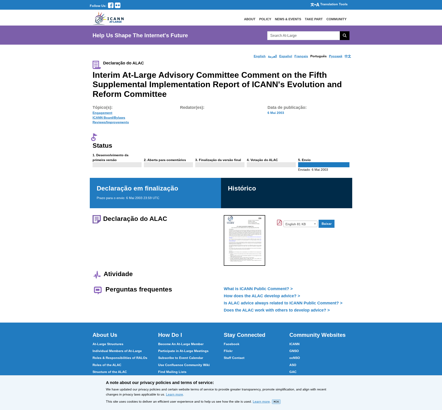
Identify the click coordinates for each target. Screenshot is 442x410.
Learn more (174, 394)
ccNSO (294, 358)
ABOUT (250, 19)
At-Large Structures (108, 344)
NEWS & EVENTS (288, 19)
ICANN (294, 344)
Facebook (231, 344)
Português (318, 56)
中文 (348, 56)
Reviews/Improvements (111, 122)
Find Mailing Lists (172, 372)
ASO (292, 365)
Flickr (228, 351)
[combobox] (300, 224)
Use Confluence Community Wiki (184, 365)
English (260, 56)
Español (285, 56)
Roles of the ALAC (107, 365)
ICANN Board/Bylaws (109, 117)
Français (301, 56)
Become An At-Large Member (181, 344)
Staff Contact (234, 358)
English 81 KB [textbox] (295, 224)
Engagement (102, 113)
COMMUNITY (336, 19)
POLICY (265, 19)
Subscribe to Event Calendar (180, 358)
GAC (293, 372)
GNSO (294, 351)
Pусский (335, 56)
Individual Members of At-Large (117, 351)
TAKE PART (314, 19)
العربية (272, 56)
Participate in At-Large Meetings (183, 351)
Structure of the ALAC (110, 372)
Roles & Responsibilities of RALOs (120, 358)
